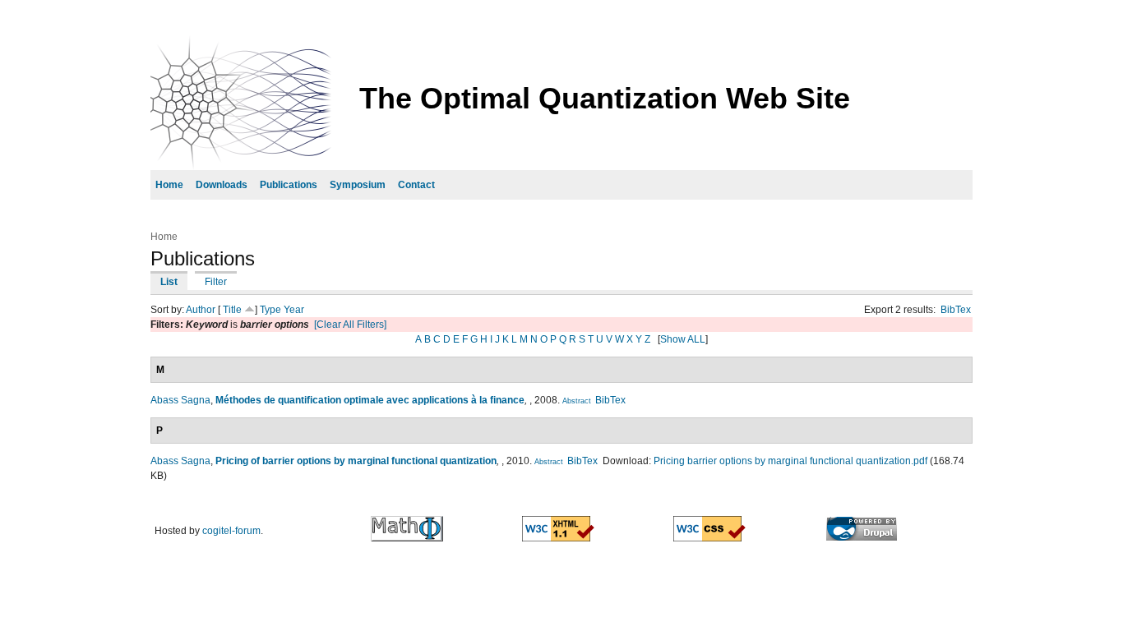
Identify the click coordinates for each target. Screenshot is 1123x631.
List (169, 282)
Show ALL (682, 339)
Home (169, 185)
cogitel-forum (231, 531)
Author (200, 310)
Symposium (358, 185)
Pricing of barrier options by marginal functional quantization (356, 461)
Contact (416, 185)
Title (232, 310)
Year (294, 310)
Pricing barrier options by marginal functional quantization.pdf (790, 461)
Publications (288, 185)
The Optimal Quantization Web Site (604, 98)
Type (270, 310)
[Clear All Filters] (350, 324)
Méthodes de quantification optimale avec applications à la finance (370, 400)
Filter (216, 282)
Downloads (221, 185)
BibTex (955, 310)
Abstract (576, 401)
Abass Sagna (180, 400)
